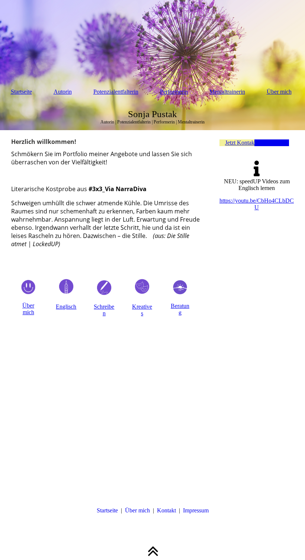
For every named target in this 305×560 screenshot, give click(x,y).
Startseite (21, 91)
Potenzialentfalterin (115, 91)
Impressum (196, 510)
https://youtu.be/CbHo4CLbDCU (256, 203)
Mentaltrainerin (227, 91)
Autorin (63, 91)
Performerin (174, 91)
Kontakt (166, 510)
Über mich (279, 91)
